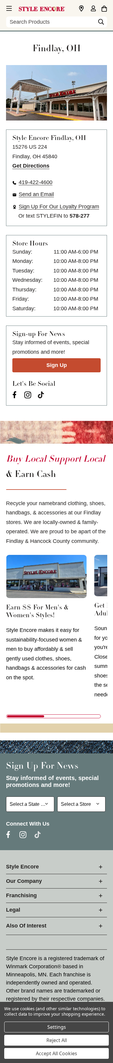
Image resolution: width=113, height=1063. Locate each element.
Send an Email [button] (36, 194)
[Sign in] (93, 9)
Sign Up (56, 365)
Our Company (24, 881)
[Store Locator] (81, 8)
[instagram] (27, 394)
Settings (56, 1027)
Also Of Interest (26, 926)
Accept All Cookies (56, 1053)
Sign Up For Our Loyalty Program (59, 207)
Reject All (56, 1040)
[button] (8, 7)
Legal (13, 910)
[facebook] (14, 394)
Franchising (21, 895)
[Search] (101, 23)
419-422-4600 (35, 182)
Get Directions (30, 166)
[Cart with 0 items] (104, 7)
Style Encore (22, 867)
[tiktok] (41, 394)
